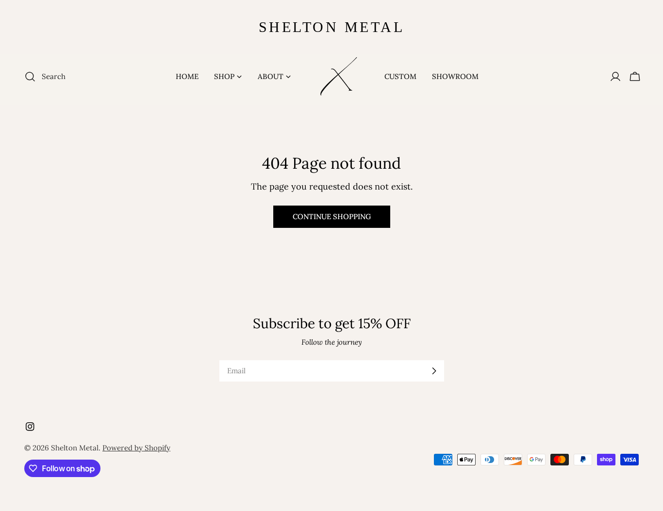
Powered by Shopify (136, 447)
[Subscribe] (434, 371)
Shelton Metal (75, 447)
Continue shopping (332, 216)
